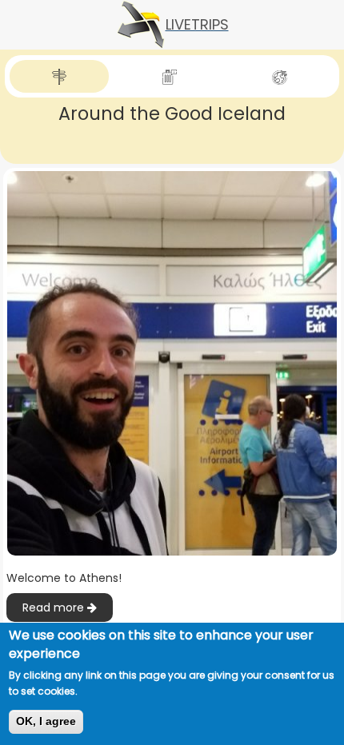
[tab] (59, 76)
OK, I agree (46, 721)
